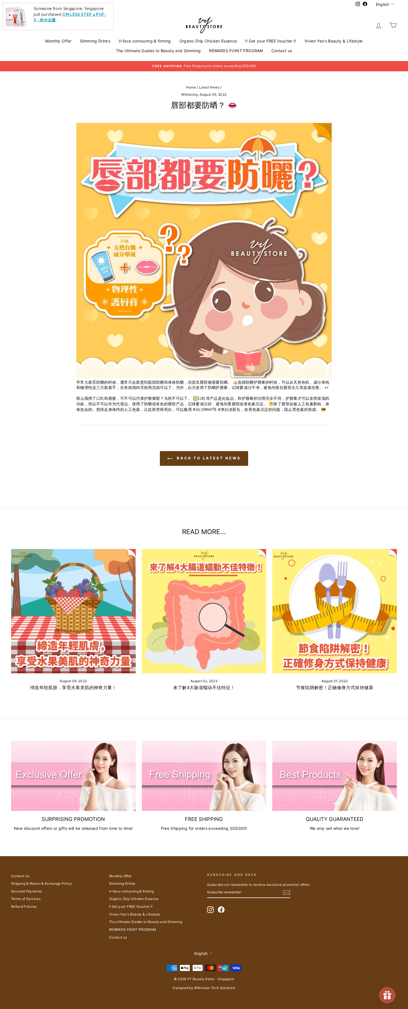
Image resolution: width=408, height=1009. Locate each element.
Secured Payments (26, 891)
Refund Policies (24, 906)
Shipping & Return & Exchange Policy (41, 883)
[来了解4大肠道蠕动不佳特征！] (204, 611)
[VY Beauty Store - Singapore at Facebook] (221, 909)
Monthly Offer (58, 41)
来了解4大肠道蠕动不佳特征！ (204, 687)
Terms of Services (26, 899)
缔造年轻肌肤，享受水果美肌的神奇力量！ (73, 687)
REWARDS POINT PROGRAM (236, 50)
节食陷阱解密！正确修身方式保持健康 (334, 687)
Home (191, 87)
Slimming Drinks (95, 41)
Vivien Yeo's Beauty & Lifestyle (333, 41)
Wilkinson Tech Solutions (214, 988)
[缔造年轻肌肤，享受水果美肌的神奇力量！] (73, 611)
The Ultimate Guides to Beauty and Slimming (158, 50)
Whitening (189, 94)
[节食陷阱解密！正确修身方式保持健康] (334, 611)
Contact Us (20, 876)
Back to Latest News (208, 458)
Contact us (281, 50)
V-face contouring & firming (145, 41)
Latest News (209, 87)
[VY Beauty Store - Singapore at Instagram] (210, 909)
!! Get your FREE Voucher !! (270, 41)
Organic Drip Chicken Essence (208, 41)
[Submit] (286, 892)
